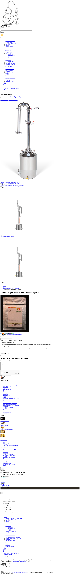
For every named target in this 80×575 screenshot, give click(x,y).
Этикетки (5, 465)
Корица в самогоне (4, 425)
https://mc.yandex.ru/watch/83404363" (19, 572)
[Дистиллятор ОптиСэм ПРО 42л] (17, 234)
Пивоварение (6, 459)
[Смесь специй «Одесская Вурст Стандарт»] (14, 332)
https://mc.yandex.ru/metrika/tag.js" (20, 561)
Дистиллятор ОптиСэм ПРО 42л (7, 188)
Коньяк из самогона (4, 421)
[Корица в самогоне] (2, 424)
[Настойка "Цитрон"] (2, 436)
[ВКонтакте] (1, 333)
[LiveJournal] (8, 333)
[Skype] (13, 333)
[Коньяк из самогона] (2, 419)
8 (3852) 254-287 (13, 479)
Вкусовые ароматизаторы (8, 458)
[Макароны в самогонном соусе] (2, 432)
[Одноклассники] (3, 333)
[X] (6, 333)
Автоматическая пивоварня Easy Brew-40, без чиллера (12, 185)
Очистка (5, 456)
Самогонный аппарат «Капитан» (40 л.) (9, 100)
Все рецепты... (3, 440)
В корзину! (2, 340)
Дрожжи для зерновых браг (9, 457)
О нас (4, 442)
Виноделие (5, 462)
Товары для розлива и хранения (10, 461)
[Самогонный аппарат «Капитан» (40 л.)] (27, 180)
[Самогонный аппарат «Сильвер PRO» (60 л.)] (10, 183)
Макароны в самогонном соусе (7, 433)
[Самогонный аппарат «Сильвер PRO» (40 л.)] (10, 97)
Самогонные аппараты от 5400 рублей (11, 449)
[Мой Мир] (5, 333)
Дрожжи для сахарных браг (9, 455)
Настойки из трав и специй (9, 464)
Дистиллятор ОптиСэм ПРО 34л (7, 236)
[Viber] (10, 333)
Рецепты (5, 444)
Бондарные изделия (7, 463)
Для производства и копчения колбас (14, 334)
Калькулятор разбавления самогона (10, 445)
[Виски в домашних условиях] (2, 428)
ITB (8, 488)
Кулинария (5, 453)
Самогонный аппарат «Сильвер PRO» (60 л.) (10, 182)
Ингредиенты (6, 443)
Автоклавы (5, 452)
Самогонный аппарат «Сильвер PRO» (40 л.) (10, 96)
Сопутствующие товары (8, 454)
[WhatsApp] (11, 333)
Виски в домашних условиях (6, 429)
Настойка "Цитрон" (4, 438)
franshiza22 (2, 482)
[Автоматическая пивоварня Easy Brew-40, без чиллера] (12, 186)
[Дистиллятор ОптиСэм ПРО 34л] (17, 281)
